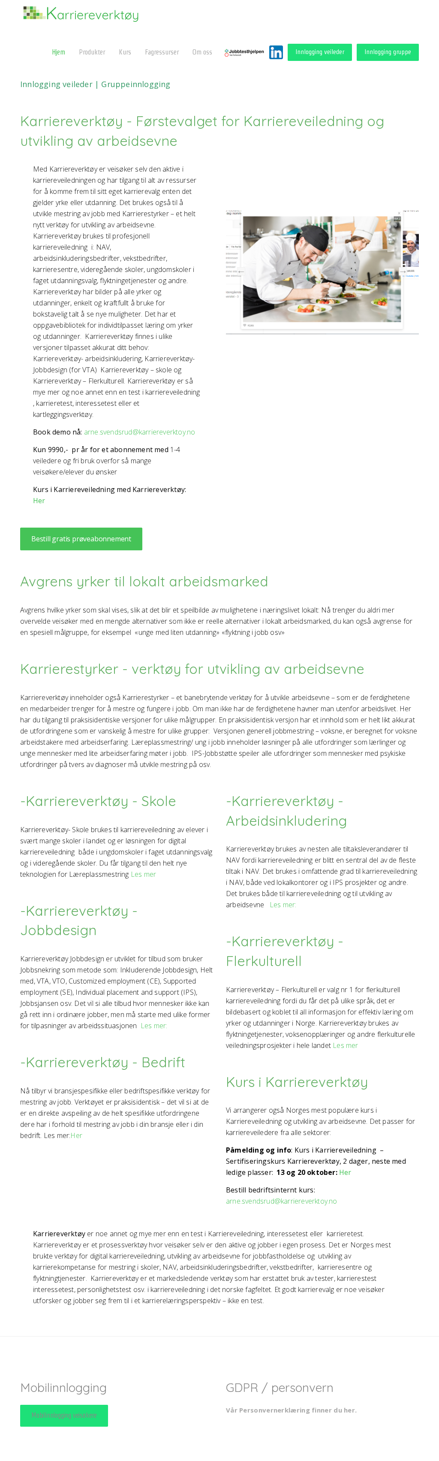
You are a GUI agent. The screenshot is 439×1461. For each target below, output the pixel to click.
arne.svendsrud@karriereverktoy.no (139, 432)
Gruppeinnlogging (135, 84)
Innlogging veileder (319, 51)
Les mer (143, 874)
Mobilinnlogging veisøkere (64, 1415)
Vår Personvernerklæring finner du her (290, 1410)
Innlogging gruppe (387, 51)
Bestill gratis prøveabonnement (81, 538)
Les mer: (154, 1025)
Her (39, 500)
